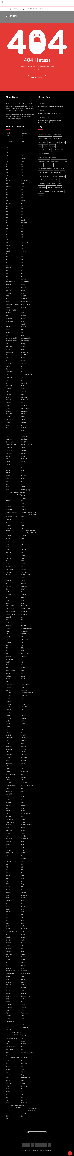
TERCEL (23, 1016)
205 (7, 164)
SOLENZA (9, 968)
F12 (22, 544)
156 (22, 150)
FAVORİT (23, 552)
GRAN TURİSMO (10, 606)
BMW (22, 335)
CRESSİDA (24, 459)
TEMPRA (8, 1016)
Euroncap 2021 (55, 161)
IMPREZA (9, 653)
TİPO (7, 1024)
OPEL (22, 808)
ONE (7, 808)
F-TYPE (8, 544)
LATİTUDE (9, 701)
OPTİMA (23, 811)
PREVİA (8, 844)
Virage (23, 1075)
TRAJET (23, 1030)
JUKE (22, 670)
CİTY (7, 425)
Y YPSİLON (24, 1103)
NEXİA (8, 799)
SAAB (22, 920)
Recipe (23, 884)
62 (21, 240)
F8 (21, 547)
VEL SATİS (24, 1063)
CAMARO (23, 386)
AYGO (7, 324)
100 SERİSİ (24, 133)
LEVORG (23, 710)
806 (7, 254)
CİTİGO (8, 422)
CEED (22, 403)
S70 (7, 917)
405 (22, 203)
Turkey (53, 191)
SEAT (22, 940)
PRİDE (22, 844)
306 (7, 192)
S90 (7, 920)
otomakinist (63, 180)
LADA (22, 687)
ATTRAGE (9, 313)
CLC (7, 431)
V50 (22, 1049)
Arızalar (8, 307)
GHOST (8, 600)
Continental (9, 442)
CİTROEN (23, 422)
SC (7, 934)
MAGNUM (9, 738)
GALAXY (8, 586)
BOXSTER (9, 346)
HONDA (8, 631)
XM (22, 1100)
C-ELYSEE (24, 363)
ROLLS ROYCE (25, 895)
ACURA (8, 287)
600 (22, 234)
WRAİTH (23, 1083)
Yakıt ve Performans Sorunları (15, 1106)
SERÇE (23, 945)
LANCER (8, 693)
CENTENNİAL (25, 405)
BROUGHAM (24, 352)
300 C (22, 184)
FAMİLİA (23, 550)
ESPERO (8, 528)
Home (9, 19)
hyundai (47, 165)
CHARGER (9, 414)
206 (22, 164)
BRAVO (8, 349)
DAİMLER (8, 478)
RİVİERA (23, 892)
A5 (21, 273)
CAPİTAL (23, 391)
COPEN (23, 447)
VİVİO (7, 1077)
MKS (22, 774)
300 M (8, 186)
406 (7, 206)
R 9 (22, 870)
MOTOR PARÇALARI (27, 785)
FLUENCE (23, 569)
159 (7, 153)
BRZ (7, 355)
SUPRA (8, 999)
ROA (7, 895)
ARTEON (23, 307)
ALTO (7, 296)
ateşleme (51, 142)
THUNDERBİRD (10, 1021)
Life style (23, 715)
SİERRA (8, 957)
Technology (24, 1013)
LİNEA (8, 721)
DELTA (8, 490)
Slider (59, 183)
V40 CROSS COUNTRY (12, 1049)
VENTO (23, 1066)
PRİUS (22, 847)
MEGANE (23, 760)
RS (7, 903)
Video (7, 1072)
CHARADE (24, 411)
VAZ (22, 1061)
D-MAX (8, 473)
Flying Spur (24, 572)
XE (21, 1089)
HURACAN (9, 634)
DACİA (23, 473)
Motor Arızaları (10, 785)
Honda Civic (24, 631)
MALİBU (23, 738)
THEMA (23, 1018)
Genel (22, 592)
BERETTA (8, 332)
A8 (7, 279)
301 (7, 189)
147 (22, 147)
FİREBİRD (8, 566)
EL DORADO (9, 506)
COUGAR (23, 453)
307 (22, 192)
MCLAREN (24, 757)
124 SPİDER (9, 141)
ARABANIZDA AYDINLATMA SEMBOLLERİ (50, 106)
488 (7, 217)
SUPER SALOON (25, 996)
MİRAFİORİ (9, 771)
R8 (21, 872)
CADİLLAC (24, 383)
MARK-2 (8, 746)
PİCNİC (8, 833)
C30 (22, 372)
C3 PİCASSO (9, 372)
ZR (22, 1116)
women (41, 195)
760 (22, 248)
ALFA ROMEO (10, 293)
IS (21, 659)
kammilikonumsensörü (45, 168)
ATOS (22, 310)
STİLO (8, 988)
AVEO (22, 321)
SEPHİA (8, 945)
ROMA (8, 898)
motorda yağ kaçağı (44, 176)
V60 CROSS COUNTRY (27, 1052)
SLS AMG (23, 965)
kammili (57, 165)
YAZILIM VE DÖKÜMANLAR (31, 1109)
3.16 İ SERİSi (24, 181)
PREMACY (24, 842)
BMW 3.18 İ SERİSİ (11, 338)
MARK (22, 743)
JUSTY (8, 673)
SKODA (23, 960)
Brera (22, 349)
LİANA (8, 715)
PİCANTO (23, 830)
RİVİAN (8, 892)
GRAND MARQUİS (11, 611)
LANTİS (23, 698)
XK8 (22, 1097)
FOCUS (8, 575)
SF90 (22, 948)
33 (6, 198)
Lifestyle (8, 718)
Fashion (8, 552)
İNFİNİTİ (8, 656)
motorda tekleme (55, 172)
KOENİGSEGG (25, 684)
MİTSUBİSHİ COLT (11, 774)
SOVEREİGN (24, 971)
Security (23, 943)
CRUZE (8, 464)
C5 (21, 377)
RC (22, 881)
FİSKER (23, 566)
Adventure (24, 287)
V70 (7, 1055)
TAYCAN (8, 1013)
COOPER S (9, 447)
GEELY (23, 589)
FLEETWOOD (9, 569)
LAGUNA (8, 690)
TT (21, 1033)
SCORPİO (8, 940)
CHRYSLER (24, 419)
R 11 (22, 861)
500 (7, 223)
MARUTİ (23, 746)
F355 (7, 547)
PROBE (23, 850)
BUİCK (8, 358)
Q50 (22, 856)
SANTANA (24, 929)
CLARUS (23, 428)
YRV (7, 1113)
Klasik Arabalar (10, 684)
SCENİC (8, 937)
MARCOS (23, 740)
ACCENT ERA (25, 282)
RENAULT (23, 887)
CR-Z (7, 459)
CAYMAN (8, 403)
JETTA (23, 667)
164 (22, 153)
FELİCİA (23, 555)
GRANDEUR (24, 614)
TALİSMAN (9, 1007)
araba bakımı (57, 138)
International (9, 659)
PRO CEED (9, 850)
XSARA (8, 1103)
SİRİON (8, 960)
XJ (6, 1094)
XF (21, 1092)
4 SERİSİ (23, 200)
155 (7, 150)
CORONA (23, 450)
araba (49, 135)
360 (22, 198)
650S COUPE (24, 242)
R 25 (22, 867)
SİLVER (23, 957)
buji (40, 146)
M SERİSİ (8, 735)
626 (7, 242)
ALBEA (23, 290)
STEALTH (8, 985)
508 (7, 226)
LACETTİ (8, 687)
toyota (50, 187)
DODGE (23, 492)
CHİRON (8, 419)
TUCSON (23, 1035)
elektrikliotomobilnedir (59, 150)
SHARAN (8, 951)
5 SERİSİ (23, 220)
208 (22, 167)
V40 (22, 1047)
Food (7, 578)
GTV (22, 623)
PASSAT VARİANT (26, 825)
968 (22, 265)
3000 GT (23, 186)
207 (7, 167)
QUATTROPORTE (11, 861)
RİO (22, 889)
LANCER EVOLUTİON (27, 693)
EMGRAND (9, 520)
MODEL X (8, 780)
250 (7, 175)
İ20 (7, 639)
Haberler (8, 625)
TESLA (8, 1018)
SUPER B (8, 996)
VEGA (7, 1063)
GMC (22, 600)
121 (22, 139)
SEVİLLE (8, 948)
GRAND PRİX (24, 611)
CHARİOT (23, 414)
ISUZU (8, 662)
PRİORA (8, 847)
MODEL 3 (8, 777)
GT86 (7, 623)
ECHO (22, 501)
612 (7, 240)
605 (7, 237)
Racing (23, 875)
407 (22, 206)
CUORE (8, 470)
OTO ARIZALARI (26, 814)
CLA (7, 428)
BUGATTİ (23, 355)
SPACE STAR (10, 974)
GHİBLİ (23, 597)
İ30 (22, 642)
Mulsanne (9, 791)
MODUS (23, 780)
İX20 (22, 662)
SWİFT (8, 1002)
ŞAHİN (8, 926)
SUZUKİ (23, 999)
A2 (7, 271)
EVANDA (8, 536)
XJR (22, 1094)
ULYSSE (23, 1041)
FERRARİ (8, 558)
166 (7, 155)
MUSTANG (9, 794)
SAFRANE (24, 923)
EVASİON (23, 536)
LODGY (23, 721)
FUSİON (23, 580)
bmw (57, 142)
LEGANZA (24, 707)
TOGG (7, 1027)
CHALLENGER (25, 408)
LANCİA (8, 696)
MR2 (22, 788)
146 (7, 147)
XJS (7, 1097)
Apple (7, 301)
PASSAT (8, 825)
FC (7, 555)
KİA (7, 682)
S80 (22, 917)
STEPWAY (24, 985)
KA (22, 673)
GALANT (23, 583)
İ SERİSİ (8, 637)
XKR (7, 1100)
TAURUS (8, 1010)
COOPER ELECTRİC (26, 445)
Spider (23, 976)
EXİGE (7, 541)
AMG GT (23, 296)
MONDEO (8, 783)
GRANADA (24, 606)
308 (7, 195)
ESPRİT (23, 528)
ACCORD (8, 285)
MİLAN (8, 769)
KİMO (22, 682)
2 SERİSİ (23, 158)
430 (22, 209)
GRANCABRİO (10, 609)
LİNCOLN (23, 718)
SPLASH (8, 979)
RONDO (23, 898)
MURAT (23, 791)
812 (7, 257)
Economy (9, 504)
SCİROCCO (24, 937)
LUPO (22, 729)
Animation (9, 299)
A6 (7, 276)
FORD (22, 578)
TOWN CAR (24, 1027)
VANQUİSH (24, 1058)
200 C (22, 161)
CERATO (8, 408)
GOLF (7, 603)
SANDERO (9, 929)
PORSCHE (9, 839)
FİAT (22, 561)
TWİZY (8, 1041)
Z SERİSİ (23, 1113)
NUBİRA (8, 805)
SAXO (22, 931)
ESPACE (23, 525)
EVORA (8, 538)
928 (22, 259)
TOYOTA (8, 1030)
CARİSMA (24, 397)
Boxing (23, 344)
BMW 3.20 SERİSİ (26, 338)
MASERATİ (9, 749)
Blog (22, 332)
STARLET (23, 982)
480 (22, 214)
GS (22, 617)
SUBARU (8, 993)
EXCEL (23, 538)
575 (7, 231)
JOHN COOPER (10, 670)
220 (7, 169)
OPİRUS (8, 811)
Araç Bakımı (42, 142)
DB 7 (7, 481)
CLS (22, 433)
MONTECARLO (25, 783)
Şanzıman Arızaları (11, 931)
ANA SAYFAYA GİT (37, 77)
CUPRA (23, 470)
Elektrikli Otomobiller (12, 517)
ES (21, 522)
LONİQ (23, 724)
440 (7, 212)
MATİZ (8, 752)
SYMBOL (8, 1004)
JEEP (7, 667)
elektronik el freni (44, 153)
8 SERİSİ (8, 251)
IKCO (7, 651)
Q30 (7, 856)
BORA (7, 344)
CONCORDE (9, 439)
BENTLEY (23, 330)
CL (21, 425)
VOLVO (8, 1080)
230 (22, 169)
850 (22, 257)
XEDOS (8, 1092)
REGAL (8, 887)
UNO (7, 1044)
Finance (23, 564)
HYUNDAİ (23, 634)
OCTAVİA (23, 805)
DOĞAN (23, 495)
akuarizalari (42, 135)
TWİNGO (23, 1038)
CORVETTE (9, 453)
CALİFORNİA (9, 386)
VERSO (8, 1069)
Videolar (23, 1072)
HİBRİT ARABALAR (26, 628)
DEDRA (23, 487)
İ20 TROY (8, 642)
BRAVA (23, 346)
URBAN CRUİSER (11, 1047)
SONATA (23, 968)
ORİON (8, 814)
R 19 (22, 864)
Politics (23, 833)
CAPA (7, 391)
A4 (7, 273)
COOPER (23, 442)
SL (6, 962)
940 (22, 262)
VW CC (23, 1080)
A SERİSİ (8, 268)
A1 (21, 268)
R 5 (7, 870)
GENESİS (8, 594)
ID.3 (7, 648)
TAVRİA (23, 1010)
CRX (22, 464)
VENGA (8, 1066)
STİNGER (23, 988)
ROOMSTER (9, 901)
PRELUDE (8, 842)
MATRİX (23, 752)
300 (7, 184)
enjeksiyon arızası (44, 161)
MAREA (8, 743)
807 (22, 254)
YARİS (22, 1106)
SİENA (23, 954)
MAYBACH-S (24, 755)
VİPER (8, 1075)
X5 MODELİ (24, 1086)
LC (21, 701)
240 (7, 172)
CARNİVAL (9, 400)
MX (22, 794)
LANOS (8, 698)
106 (22, 136)
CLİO (22, 431)
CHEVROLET (24, 417)
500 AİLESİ (24, 223)
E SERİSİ (8, 501)
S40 (7, 915)
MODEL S (23, 777)
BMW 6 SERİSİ (25, 341)
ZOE (7, 1116)
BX (7, 360)
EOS (22, 520)
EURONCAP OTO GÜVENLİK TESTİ (31, 532)
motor (62, 168)
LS (21, 726)
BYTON (23, 360)
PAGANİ (8, 816)
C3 (21, 369)
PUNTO (23, 853)
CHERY (8, 417)
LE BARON (9, 704)
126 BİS (23, 141)
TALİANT (23, 1004)
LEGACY (8, 707)
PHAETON (24, 828)
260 (22, 175)
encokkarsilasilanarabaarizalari (48, 157)
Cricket (45, 146)
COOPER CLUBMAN (12, 445)
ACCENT (23, 279)
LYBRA (8, 732)
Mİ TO (22, 766)
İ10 (22, 637)
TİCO (22, 1021)
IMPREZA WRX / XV (27, 653)
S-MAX (23, 909)
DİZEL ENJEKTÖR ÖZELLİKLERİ (15, 493)
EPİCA (8, 522)
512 (22, 226)
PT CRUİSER (9, 853)
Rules (48, 183)
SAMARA (23, 926)
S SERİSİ (23, 906)
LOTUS (8, 726)
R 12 (7, 864)
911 (7, 259)
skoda (54, 183)
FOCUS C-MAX (25, 575)
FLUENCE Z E (10, 572)
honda (41, 165)
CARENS (23, 394)
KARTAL (23, 679)
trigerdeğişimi (58, 187)
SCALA (23, 934)
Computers (24, 436)
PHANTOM (9, 830)
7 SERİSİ (8, 245)
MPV (7, 788)
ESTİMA (8, 531)
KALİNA (8, 676)
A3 (21, 271)
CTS (22, 467)
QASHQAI (24, 858)
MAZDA (8, 757)
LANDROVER (24, 696)
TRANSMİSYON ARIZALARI (16, 1033)
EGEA (22, 504)
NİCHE (23, 799)
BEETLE (8, 330)
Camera (8, 389)
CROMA (8, 462)
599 (22, 231)
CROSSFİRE (24, 462)
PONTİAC (23, 836)
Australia (23, 315)
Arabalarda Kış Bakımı (12, 304)
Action (23, 285)
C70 (22, 380)
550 (7, 228)
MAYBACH (9, 755)
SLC (22, 962)
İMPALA (23, 651)
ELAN (22, 506)
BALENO (23, 327)
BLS (7, 335)
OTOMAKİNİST (47, 1150)
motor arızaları (43, 172)
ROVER (23, 901)
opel (40, 180)
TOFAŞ (23, 1024)
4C (21, 217)
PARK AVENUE (10, 822)
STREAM (23, 990)
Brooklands (9, 352)
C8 (7, 383)
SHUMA (23, 951)
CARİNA (8, 397)
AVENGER (9, 318)
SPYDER (8, 982)
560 (22, 228)
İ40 (22, 645)
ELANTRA (9, 509)
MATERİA (23, 749)
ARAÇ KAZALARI (26, 304)
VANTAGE (9, 1061)
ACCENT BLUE (10, 282)
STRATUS (9, 990)
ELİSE (22, 517)
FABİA (8, 550)
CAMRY (23, 389)
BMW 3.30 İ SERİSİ (11, 341)
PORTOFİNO (24, 839)
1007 (7, 136)
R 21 (7, 867)
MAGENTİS (24, 735)
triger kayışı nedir (44, 191)
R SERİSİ (8, 872)
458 (22, 212)
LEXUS (8, 712)
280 (7, 178)
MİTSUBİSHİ (24, 771)
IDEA (22, 648)
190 (22, 155)
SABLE (8, 923)
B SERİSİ (23, 324)
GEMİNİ (8, 592)
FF (6, 561)
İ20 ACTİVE (24, 639)
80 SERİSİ (24, 251)
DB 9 (22, 481)
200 (7, 161)
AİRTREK (8, 290)
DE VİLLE (8, 487)
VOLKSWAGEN (25, 1077)
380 (7, 200)
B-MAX (8, 327)
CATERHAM (24, 400)
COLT (7, 436)
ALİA (22, 293)
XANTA (8, 1089)
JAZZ (22, 665)
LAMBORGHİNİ (25, 690)
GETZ (7, 597)
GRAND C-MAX (25, 609)
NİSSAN (8, 802)
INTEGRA (23, 656)
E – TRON (24, 498)
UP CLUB (23, 1044)
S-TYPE (8, 912)
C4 (7, 374)
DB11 (7, 484)
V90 (22, 1055)
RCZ (7, 884)
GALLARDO (24, 586)
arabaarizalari (57, 135)
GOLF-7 (23, 603)
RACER (8, 875)
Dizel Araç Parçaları (26, 490)
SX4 (22, 1002)
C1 (21, 366)
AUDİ (22, 313)
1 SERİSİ (8, 133)
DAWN (23, 478)
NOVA (22, 802)
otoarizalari (55, 180)
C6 (7, 380)
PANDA (23, 819)
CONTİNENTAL (25, 439)
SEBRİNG (8, 943)
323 (22, 195)
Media (7, 760)
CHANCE (8, 411)
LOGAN (8, 724)
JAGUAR (8, 665)
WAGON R (9, 1083)
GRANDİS (8, 617)
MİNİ (22, 769)
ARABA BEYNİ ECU (26, 301)
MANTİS (8, 740)
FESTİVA (23, 558)
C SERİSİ (8, 363)
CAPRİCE (8, 394)
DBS (22, 484)
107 (7, 139)
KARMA (8, 679)
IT (52, 165)
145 (22, 144)
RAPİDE (8, 881)
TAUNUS (23, 1007)
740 (7, 248)
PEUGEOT (9, 828)
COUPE (8, 456)
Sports (23, 979)
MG (7, 766)
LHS (22, 712)
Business (23, 358)
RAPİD (23, 878)
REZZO (8, 889)
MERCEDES (9, 763)
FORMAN (8, 580)
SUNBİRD (23, 993)
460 (7, 214)
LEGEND (8, 710)
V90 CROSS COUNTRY (12, 1058)
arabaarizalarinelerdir (45, 138)
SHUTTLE (9, 954)
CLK (7, 433)
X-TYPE (8, 1086)
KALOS (23, 676)
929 (7, 262)
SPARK (8, 976)
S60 (22, 915)
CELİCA (8, 405)
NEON (7, 797)
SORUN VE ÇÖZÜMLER (12, 971)
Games (8, 589)
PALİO (22, 816)
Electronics (24, 509)
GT (7, 620)
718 (22, 245)
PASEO (23, 822)
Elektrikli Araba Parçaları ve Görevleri (29, 513)
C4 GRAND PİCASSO (27, 374)
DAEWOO (8, 476)
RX (21, 903)
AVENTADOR (9, 321)
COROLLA (9, 450)
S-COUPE (8, 909)
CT (7, 467)
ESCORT (8, 525)
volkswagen (60, 191)
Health (8, 628)
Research (42, 183)
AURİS (8, 315)
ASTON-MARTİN (11, 310)
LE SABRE (24, 704)
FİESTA (8, 564)
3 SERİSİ (8, 181)
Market (56, 168)
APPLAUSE (24, 299)
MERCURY (24, 763)
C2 (7, 369)
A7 (21, 276)
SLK (7, 965)
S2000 (23, 912)
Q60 (7, 858)
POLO (7, 836)
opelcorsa (46, 180)
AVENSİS (23, 318)
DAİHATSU (24, 476)
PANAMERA (9, 819)
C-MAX (8, 366)
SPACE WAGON (25, 974)
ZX (7, 1119)
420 (7, 209)
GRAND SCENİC (10, 614)
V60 (7, 1052)
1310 (7, 144)
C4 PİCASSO (9, 377)
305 (22, 189)
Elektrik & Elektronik (11, 512)
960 (7, 265)
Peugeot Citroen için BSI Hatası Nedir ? (49, 113)
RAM (7, 878)
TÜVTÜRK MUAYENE (12, 1038)
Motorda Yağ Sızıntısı (59, 176)
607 (22, 237)
